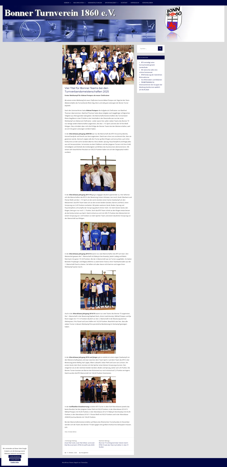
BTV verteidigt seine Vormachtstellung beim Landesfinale (147, 64)
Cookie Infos (15, 462)
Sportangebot (111, 3)
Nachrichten (78, 3)
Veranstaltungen (95, 3)
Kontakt (124, 3)
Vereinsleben (147, 3)
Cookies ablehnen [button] (15, 459)
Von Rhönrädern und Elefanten (151, 80)
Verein (66, 3)
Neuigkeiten (84, 452)
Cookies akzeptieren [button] (15, 456)
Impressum (135, 3)
